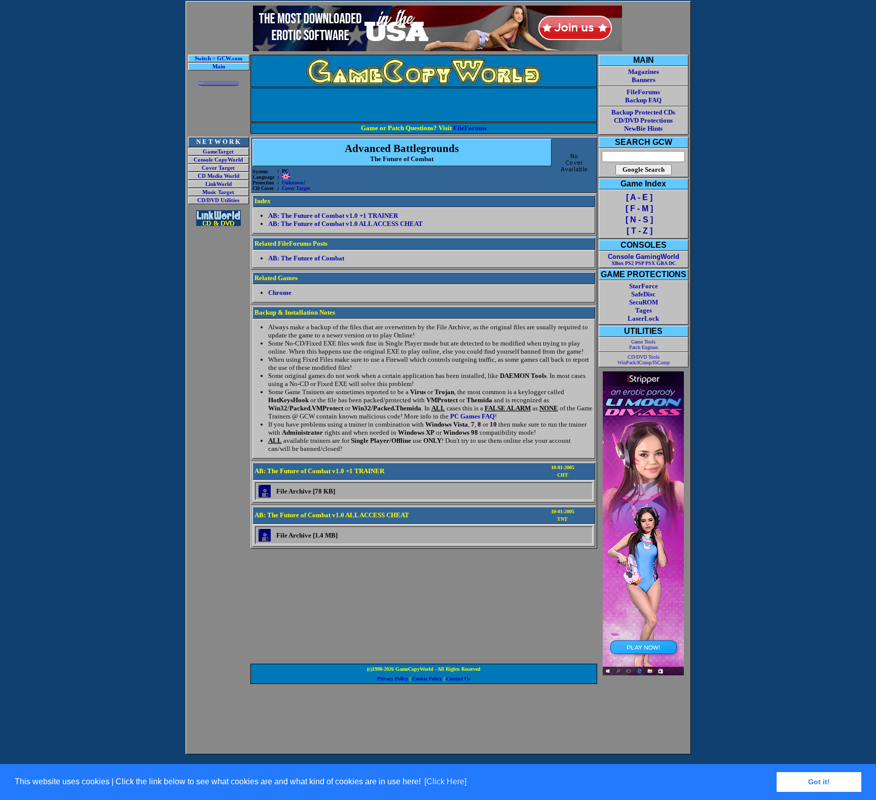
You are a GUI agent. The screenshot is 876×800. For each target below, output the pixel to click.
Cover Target (218, 168)
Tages (643, 310)
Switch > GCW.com (218, 58)
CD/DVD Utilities (218, 200)
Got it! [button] (819, 782)
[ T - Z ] (639, 230)
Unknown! (293, 182)
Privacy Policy (392, 678)
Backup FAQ (643, 100)
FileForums (470, 128)
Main (218, 66)
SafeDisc (643, 294)
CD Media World (218, 176)
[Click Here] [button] (445, 781)
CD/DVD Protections (643, 120)
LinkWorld (218, 184)
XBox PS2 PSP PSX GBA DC (643, 263)
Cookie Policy (427, 678)
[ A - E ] (639, 197)
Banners (643, 80)
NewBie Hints (643, 128)
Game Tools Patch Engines (643, 344)
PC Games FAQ (472, 416)
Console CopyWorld (218, 160)
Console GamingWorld (643, 256)
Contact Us (458, 678)
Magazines (643, 71)
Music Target (218, 192)
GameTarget (218, 152)
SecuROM (643, 302)
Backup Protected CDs (643, 112)
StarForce (643, 286)
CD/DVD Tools (644, 357)
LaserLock (643, 318)
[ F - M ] (639, 208)
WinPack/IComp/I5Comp (643, 362)
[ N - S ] (639, 219)
